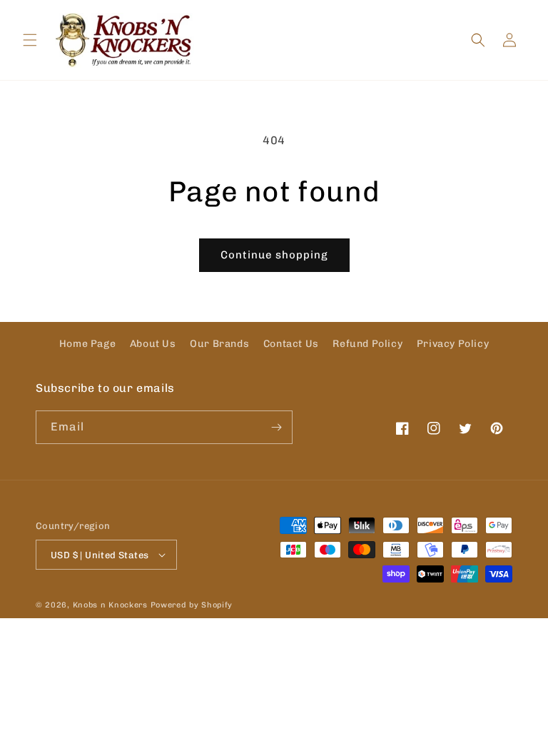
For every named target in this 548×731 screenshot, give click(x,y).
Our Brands (219, 344)
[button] (30, 40)
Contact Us (291, 344)
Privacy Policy (453, 344)
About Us (153, 344)
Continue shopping (274, 254)
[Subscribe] (276, 427)
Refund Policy (367, 344)
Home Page (87, 344)
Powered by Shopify (192, 605)
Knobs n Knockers (110, 605)
